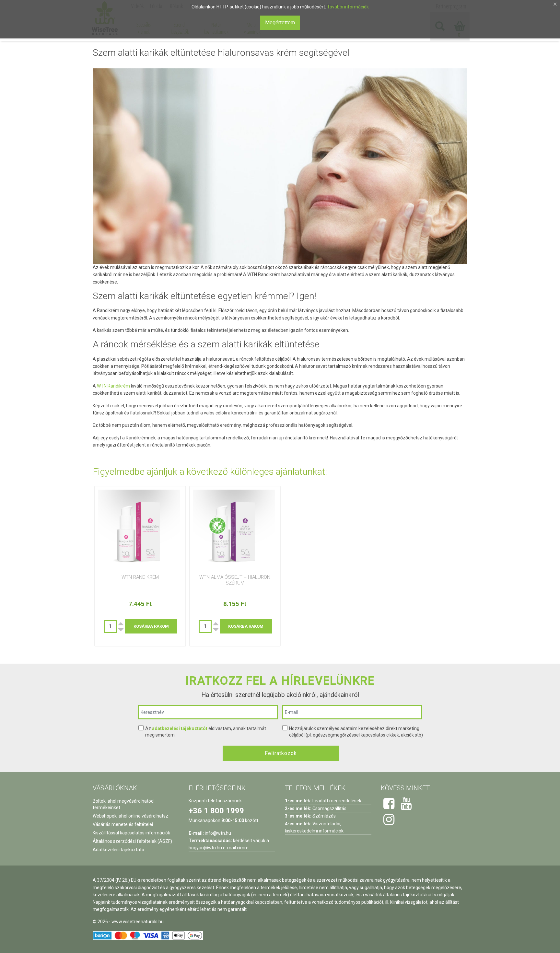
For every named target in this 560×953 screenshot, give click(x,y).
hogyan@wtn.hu (205, 847)
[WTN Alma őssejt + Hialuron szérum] (235, 531)
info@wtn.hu (218, 833)
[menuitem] (143, 28)
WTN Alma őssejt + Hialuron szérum (234, 580)
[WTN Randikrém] (140, 531)
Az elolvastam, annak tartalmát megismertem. (205, 732)
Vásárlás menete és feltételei (123, 824)
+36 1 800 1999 (216, 810)
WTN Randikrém (113, 386)
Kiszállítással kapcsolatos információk (131, 832)
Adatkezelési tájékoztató (118, 849)
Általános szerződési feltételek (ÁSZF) (132, 841)
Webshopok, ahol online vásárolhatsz (130, 816)
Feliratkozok (281, 753)
